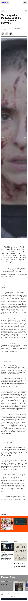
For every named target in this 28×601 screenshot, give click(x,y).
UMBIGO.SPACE (5, 2)
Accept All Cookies (14, 599)
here (2, 500)
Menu (25, 2)
